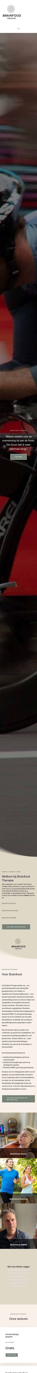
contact (26, 895)
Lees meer (18, 456)
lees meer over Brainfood (16, 927)
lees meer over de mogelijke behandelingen (17, 1098)
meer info (11, 1355)
